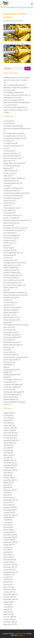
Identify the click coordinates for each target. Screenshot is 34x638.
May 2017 (6, 582)
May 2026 (6, 420)
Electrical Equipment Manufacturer (15, 220)
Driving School (8, 213)
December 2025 (9, 433)
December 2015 (9, 622)
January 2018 (8, 562)
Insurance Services (10, 298)
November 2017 (9, 567)
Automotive (7, 151)
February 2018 (8, 560)
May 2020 (6, 502)
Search (27, 68)
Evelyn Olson (9, 21)
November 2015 (9, 624)
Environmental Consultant (12, 230)
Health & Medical (9, 268)
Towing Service (8, 382)
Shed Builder (7, 365)
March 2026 (7, 425)
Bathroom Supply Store (11, 158)
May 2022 (6, 485)
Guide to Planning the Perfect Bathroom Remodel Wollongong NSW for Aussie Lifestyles (16, 102)
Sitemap (20, 635)
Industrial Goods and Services (13, 295)
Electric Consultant (10, 218)
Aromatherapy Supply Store (13, 138)
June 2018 (6, 550)
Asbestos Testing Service (12, 146)
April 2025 (7, 453)
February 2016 (8, 617)
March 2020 (7, 505)
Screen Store (8, 352)
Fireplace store (8, 240)
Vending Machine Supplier (12, 392)
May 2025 (6, 450)
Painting (6, 322)
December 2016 (9, 594)
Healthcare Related (10, 273)
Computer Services (10, 191)
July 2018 (6, 547)
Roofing (6, 350)
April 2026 (7, 423)
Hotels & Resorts (9, 288)
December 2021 (9, 490)
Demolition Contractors (11, 198)
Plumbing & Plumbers (11, 335)
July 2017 (6, 577)
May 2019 (6, 525)
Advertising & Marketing (11, 126)
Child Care (7, 176)
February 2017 (8, 589)
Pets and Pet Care (9, 332)
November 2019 (8, 510)
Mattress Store (8, 315)
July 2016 (6, 604)
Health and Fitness (10, 270)
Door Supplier (8, 210)
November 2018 (9, 537)
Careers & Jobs (9, 173)
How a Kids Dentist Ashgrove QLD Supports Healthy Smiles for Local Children (15, 110)
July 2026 (6, 415)
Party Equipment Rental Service (14, 325)
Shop (5, 367)
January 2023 (8, 478)
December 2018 (9, 535)
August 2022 (7, 483)
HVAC (5, 290)
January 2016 (8, 619)
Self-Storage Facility (10, 360)
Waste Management (10, 394)
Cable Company (9, 171)
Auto (5, 148)
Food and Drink (8, 250)
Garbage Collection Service (13, 263)
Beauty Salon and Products (13, 163)
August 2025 (7, 443)
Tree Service (7, 389)
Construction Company (11, 196)
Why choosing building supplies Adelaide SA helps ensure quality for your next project (16, 87)
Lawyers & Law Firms (10, 307)
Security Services (9, 355)
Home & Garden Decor (11, 275)
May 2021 (6, 495)
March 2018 (7, 557)
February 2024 (8, 460)
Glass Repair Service (10, 265)
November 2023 (9, 465)
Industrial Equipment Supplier (13, 292)
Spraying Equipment (10, 375)
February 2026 (8, 428)
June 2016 (6, 607)
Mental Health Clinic (10, 317)
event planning (8, 233)
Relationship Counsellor (11, 345)
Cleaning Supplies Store (11, 183)
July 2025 (6, 445)
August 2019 (7, 517)
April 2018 (6, 555)
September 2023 (9, 470)
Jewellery (6, 300)
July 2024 (6, 458)
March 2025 (7, 455)
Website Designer (9, 399)
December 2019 (9, 507)
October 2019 (8, 512)
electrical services (10, 223)
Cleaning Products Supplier (13, 178)
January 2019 (8, 532)
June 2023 (7, 473)
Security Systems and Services (14, 357)
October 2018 (8, 540)
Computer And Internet (11, 188)
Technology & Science (11, 380)
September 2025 (9, 440)
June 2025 (7, 448)
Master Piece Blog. (20, 634)
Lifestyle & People (9, 310)
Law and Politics (9, 302)
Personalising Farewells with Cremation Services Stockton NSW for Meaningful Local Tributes (16, 95)
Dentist (6, 205)
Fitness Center (8, 243)
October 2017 (8, 570)
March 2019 (7, 530)
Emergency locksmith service (14, 228)
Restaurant (7, 347)
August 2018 (7, 545)
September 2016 (9, 599)
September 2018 (9, 542)
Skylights (6, 372)
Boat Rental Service (10, 166)
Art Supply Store (9, 143)
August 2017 (7, 575)
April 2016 (6, 612)
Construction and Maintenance (14, 193)
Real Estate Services (10, 342)
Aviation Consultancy (10, 153)
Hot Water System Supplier (13, 285)
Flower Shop (7, 248)
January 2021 (8, 498)
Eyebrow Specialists (10, 235)
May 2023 (6, 475)
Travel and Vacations (11, 387)
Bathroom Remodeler (11, 156)
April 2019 (6, 527)
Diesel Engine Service (10, 208)
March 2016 (7, 614)
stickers (6, 377)
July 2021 (6, 492)
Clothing (6, 186)
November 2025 (9, 435)
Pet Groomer (8, 330)
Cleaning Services (9, 181)
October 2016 (8, 597)
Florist (5, 245)
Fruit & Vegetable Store (11, 253)
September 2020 (9, 500)
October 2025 (8, 438)
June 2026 (7, 418)
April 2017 (6, 585)
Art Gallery (7, 141)
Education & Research (11, 215)
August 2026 (7, 413)
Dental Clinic (7, 203)
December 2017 (9, 565)
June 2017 (6, 579)
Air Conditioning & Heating (12, 133)
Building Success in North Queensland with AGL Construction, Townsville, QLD (16, 80)
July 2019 (6, 520)
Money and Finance (10, 320)
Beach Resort (8, 161)
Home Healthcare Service (12, 280)
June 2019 (6, 522)
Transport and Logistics (11, 385)
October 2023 (8, 468)
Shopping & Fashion (10, 370)
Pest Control (7, 327)
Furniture (6, 258)
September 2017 (9, 572)
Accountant (7, 123)
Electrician (7, 225)
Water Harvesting (9, 397)
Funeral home (8, 255)
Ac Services (7, 121)
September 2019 (9, 515)
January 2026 (8, 430)
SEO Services (8, 362)
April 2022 (6, 488)
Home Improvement (10, 283)
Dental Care (7, 201)
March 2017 (7, 587)
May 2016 (6, 609)
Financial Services (9, 238)
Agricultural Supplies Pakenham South (16, 128)
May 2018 (6, 552)
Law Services (8, 305)
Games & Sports (9, 260)
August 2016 (7, 602)
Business (6, 168)
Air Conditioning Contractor (13, 136)
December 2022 (9, 480)
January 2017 (8, 592)
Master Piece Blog (9, 312)
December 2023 (9, 463)
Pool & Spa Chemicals (11, 337)
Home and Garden (10, 278)
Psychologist (7, 340)
